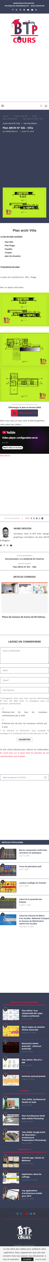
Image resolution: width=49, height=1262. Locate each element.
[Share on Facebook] (31, 518)
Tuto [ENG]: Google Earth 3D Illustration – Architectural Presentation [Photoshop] (34, 1136)
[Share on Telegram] (42, 518)
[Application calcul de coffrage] (11, 1178)
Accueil (5, 116)
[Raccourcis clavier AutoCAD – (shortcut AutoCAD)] (11, 1047)
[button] (24, 626)
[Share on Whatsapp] (39, 518)
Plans (35, 116)
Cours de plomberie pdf (30, 866)
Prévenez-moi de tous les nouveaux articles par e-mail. (24, 725)
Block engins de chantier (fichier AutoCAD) (33, 1028)
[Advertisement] (24, 73)
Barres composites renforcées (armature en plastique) (33, 851)
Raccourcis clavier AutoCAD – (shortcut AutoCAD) (31, 1046)
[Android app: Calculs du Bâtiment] (11, 1161)
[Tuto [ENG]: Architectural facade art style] (11, 1103)
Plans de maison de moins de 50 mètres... (24, 616)
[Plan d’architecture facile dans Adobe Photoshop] (11, 1119)
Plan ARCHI (5, 455)
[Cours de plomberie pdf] (8, 870)
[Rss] (36, 10)
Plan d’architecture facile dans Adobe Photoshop (33, 1117)
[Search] (41, 106)
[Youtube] (28, 10)
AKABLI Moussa (12, 131)
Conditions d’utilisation (23, 3)
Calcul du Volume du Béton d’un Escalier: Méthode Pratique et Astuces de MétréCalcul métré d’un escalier (34, 919)
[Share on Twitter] (34, 518)
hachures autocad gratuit (33, 1076)
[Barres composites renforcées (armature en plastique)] (8, 854)
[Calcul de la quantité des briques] (8, 903)
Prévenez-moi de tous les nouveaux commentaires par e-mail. (24, 714)
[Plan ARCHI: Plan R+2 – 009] (11, 1063)
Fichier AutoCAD (20, 116)
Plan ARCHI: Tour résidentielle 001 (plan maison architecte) (32, 1013)
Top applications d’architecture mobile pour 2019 (32, 1193)
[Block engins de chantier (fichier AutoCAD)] (11, 1031)
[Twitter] (16, 10)
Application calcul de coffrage (31, 1175)
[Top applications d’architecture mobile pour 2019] (11, 1194)
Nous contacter (37, 6)
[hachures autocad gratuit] (11, 1080)
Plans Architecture (10, 118)
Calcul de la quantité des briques (30, 900)
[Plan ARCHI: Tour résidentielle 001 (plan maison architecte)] (11, 1014)
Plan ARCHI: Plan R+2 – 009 (32, 1061)
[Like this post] (28, 518)
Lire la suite (40, 1259)
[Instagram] (20, 10)
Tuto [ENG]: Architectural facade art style (33, 1100)
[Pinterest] (24, 10)
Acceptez (27, 1259)
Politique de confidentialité (17, 6)
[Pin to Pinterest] (37, 518)
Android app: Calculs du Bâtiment (33, 1159)
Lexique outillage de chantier (32, 883)
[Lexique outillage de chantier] (8, 887)
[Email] (32, 10)
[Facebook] (12, 10)
